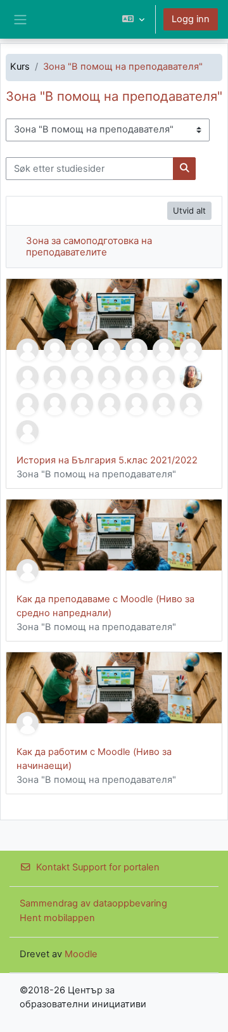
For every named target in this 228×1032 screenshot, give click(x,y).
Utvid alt (189, 210)
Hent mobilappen (57, 918)
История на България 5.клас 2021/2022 (107, 460)
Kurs (20, 66)
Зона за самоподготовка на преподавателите (89, 246)
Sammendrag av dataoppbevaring (93, 903)
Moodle (81, 954)
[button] (133, 19)
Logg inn (191, 19)
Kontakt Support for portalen (98, 867)
